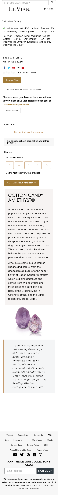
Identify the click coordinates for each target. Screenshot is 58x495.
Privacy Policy (33, 445)
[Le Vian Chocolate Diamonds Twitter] (22, 455)
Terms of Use (42, 450)
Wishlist (10, 435)
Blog (6, 440)
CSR (46, 445)
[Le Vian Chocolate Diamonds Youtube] (15, 455)
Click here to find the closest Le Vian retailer (23, 90)
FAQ (50, 435)
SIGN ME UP (45, 471)
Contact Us (38, 435)
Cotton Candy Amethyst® (21, 183)
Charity (50, 440)
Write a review (29, 72)
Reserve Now (12, 80)
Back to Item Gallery (11, 21)
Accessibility (23, 435)
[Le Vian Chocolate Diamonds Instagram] (40, 455)
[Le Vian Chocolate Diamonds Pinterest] (28, 455)
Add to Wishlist (12, 110)
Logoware (18, 440)
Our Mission (37, 440)
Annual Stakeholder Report (21, 450)
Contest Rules (16, 445)
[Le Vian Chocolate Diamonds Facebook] (34, 455)
